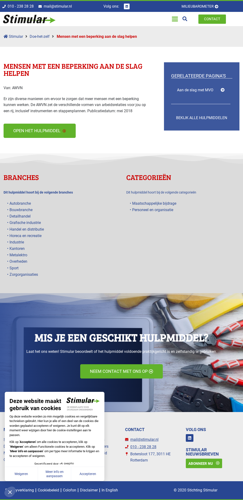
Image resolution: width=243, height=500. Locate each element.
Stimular (15, 36)
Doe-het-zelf (40, 36)
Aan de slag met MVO (195, 90)
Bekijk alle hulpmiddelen (201, 118)
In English (110, 490)
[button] (174, 19)
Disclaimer (89, 490)
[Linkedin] (127, 6)
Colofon (69, 490)
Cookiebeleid (48, 490)
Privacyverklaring (19, 490)
